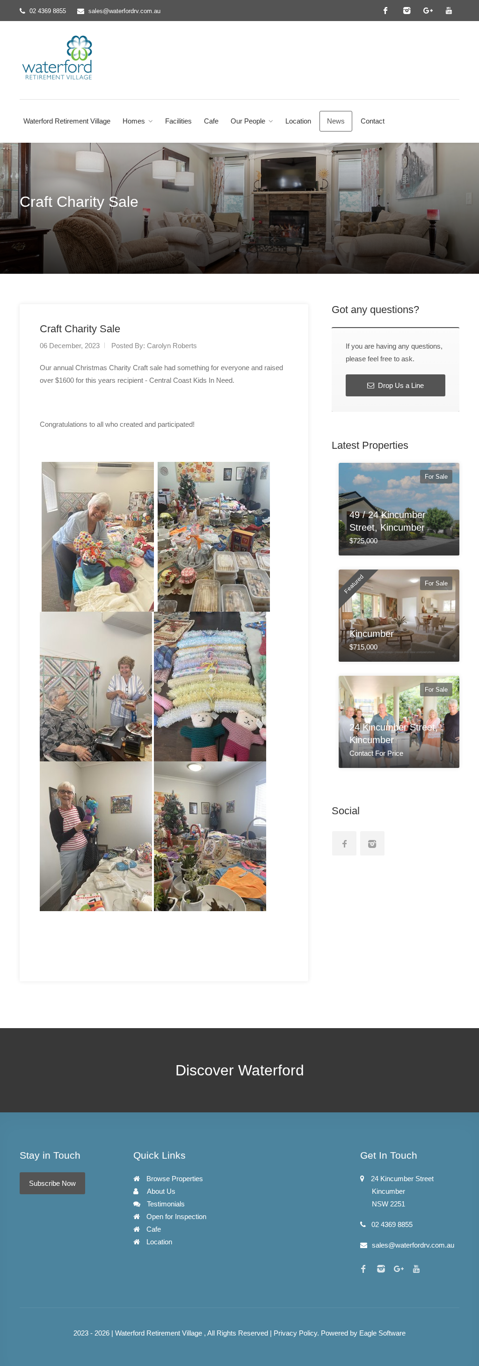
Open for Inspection (175, 1216)
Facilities (178, 121)
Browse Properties (174, 1179)
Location (298, 121)
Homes (134, 121)
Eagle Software (382, 1333)
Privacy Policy (295, 1333)
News (336, 121)
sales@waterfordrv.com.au (124, 11)
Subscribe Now (52, 1183)
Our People (248, 121)
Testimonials (165, 1204)
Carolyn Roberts (172, 346)
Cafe (211, 121)
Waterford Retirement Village (66, 121)
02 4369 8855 (47, 11)
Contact (373, 121)
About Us (160, 1191)
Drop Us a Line (400, 385)
